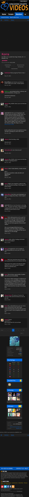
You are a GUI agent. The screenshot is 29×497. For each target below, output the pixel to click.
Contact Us (20, 468)
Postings (8, 66)
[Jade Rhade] (10, 398)
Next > (22, 333)
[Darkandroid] (10, 394)
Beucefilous (8, 82)
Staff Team (3, 484)
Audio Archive (15, 482)
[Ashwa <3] (18, 414)
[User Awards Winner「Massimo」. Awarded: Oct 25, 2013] (10, 386)
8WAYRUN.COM (18, 432)
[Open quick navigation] (28, 20)
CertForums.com (19, 496)
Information (20, 66)
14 (20, 390)
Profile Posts (8, 65)
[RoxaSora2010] (18, 410)
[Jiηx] (14, 394)
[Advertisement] (14, 36)
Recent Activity (20, 65)
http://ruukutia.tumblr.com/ (15, 426)
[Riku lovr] (10, 414)
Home (4, 14)
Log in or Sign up (24, 1)
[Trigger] (14, 398)
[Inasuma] (18, 394)
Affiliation (8, 484)
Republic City (18, 428)
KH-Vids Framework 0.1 (5, 490)
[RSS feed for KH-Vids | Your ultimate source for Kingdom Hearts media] (13, 486)
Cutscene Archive (7, 482)
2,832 (20, 352)
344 (23, 330)
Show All (19, 402)
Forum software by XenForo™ (7, 488)
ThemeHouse (19, 491)
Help (26, 468)
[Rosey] (10, 410)
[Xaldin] (18, 398)
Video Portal (20, 482)
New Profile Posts (14, 17)
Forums (10, 14)
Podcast (25, 482)
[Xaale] (14, 410)
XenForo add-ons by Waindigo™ (7, 493)
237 (20, 406)
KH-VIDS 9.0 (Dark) (7, 468)
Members (19, 14)
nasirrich (7, 113)
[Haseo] (14, 414)
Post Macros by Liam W (17, 488)
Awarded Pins (14, 68)
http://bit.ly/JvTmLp (9, 124)
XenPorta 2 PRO (3, 432)
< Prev (1, 330)
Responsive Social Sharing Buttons (8, 496)
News (2, 482)
